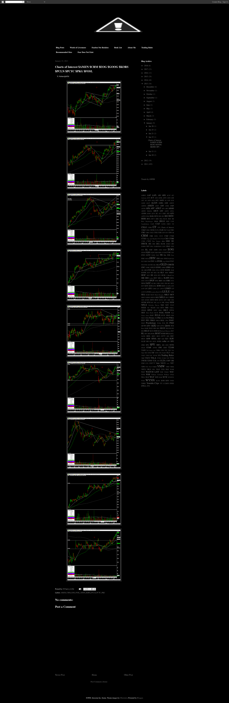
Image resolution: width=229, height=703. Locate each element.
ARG (166, 208)
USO (143, 363)
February (150, 119)
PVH (163, 323)
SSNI (167, 345)
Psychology (151, 322)
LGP (142, 288)
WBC (161, 372)
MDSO (148, 297)
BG (163, 216)
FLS (172, 259)
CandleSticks (145, 224)
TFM (149, 353)
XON (167, 380)
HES (155, 273)
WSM (160, 377)
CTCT (161, 236)
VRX (153, 369)
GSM (153, 270)
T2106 (171, 347)
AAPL (154, 195)
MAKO (148, 295)
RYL (172, 334)
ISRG (168, 280)
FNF (149, 261)
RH (159, 331)
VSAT (158, 369)
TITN (156, 353)
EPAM (143, 252)
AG (146, 200)
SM (147, 341)
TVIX (172, 358)
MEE (157, 297)
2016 (146, 73)
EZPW (148, 255)
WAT (143, 372)
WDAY (166, 372)
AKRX (161, 200)
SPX (147, 345)
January (149, 123)
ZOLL (143, 386)
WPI (156, 377)
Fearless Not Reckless (100, 47)
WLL (143, 377)
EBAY (168, 246)
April (148, 112)
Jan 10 (151, 155)
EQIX (148, 252)
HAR (172, 270)
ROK (149, 334)
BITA (148, 219)
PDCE (168, 315)
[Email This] (84, 589)
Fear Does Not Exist (85, 52)
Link (154, 288)
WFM (143, 374)
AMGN (171, 203)
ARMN (143, 211)
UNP (168, 360)
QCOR (143, 326)
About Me (132, 47)
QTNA (162, 326)
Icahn (151, 278)
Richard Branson (165, 331)
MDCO (143, 297)
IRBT (160, 281)
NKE (162, 305)
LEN (172, 286)
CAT (158, 223)
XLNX (158, 381)
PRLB (158, 320)
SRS (163, 345)
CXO (166, 238)
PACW (156, 313)
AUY (160, 213)
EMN (156, 250)
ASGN (167, 211)
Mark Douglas (159, 295)
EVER (164, 252)
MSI (172, 300)
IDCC (155, 278)
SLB (163, 339)
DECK (144, 243)
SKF (159, 339)
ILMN (166, 277)
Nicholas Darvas (153, 305)
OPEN (149, 310)
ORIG (160, 310)
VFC (172, 363)
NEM (172, 302)
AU (157, 213)
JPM (166, 283)
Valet (158, 363)
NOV (167, 305)
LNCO (162, 288)
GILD (158, 265)
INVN (147, 281)
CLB (161, 230)
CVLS (162, 239)
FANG (153, 255)
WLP (147, 377)
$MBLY (143, 195)
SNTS (154, 341)
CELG (144, 227)
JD (152, 283)
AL (166, 200)
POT (143, 320)
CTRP (166, 236)
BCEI (156, 216)
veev (168, 363)
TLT (168, 352)
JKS (154, 283)
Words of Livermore (78, 47)
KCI (169, 283)
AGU (157, 200)
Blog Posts (60, 47)
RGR (155, 331)
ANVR (143, 208)
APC (153, 208)
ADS (156, 198)
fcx (165, 255)
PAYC (152, 315)
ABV (159, 195)
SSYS (171, 345)
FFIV (152, 258)
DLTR (163, 244)
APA (148, 208)
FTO (142, 265)
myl (158, 302)
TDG (169, 350)
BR (173, 219)
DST (148, 246)
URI (172, 360)
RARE (147, 328)
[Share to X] (89, 589)
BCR (160, 216)
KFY (142, 286)
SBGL (148, 336)
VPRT (167, 367)
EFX (142, 250)
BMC (169, 219)
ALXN (154, 202)
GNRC (148, 267)
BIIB (143, 218)
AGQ (153, 200)
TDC (165, 350)
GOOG (83, 592)
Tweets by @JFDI (148, 179)
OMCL (172, 308)
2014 (146, 80)
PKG (103, 592)
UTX (146, 363)
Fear (172, 255)
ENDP (165, 250)
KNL (154, 286)
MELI (162, 297)
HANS (167, 270)
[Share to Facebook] (92, 589)
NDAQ (167, 302)
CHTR (152, 230)
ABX (164, 195)
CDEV (169, 224)
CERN (150, 227)
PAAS (151, 313)
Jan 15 (151, 137)
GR (142, 270)
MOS (156, 300)
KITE (146, 286)
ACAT (169, 195)
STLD (143, 348)
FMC (145, 261)
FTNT (172, 261)
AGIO (149, 200)
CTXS (143, 238)
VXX (163, 369)
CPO (170, 232)
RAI (172, 326)
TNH (147, 355)
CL (158, 230)
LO (173, 288)
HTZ (159, 275)
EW (172, 252)
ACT (152, 197)
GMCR (170, 264)
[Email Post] (80, 589)
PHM (147, 318)
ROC (146, 334)
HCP (148, 273)
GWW (162, 270)
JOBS (158, 283)
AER (172, 198)
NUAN (153, 308)
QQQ (153, 325)
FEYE (147, 259)
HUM (163, 275)
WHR (148, 374)
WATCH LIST (152, 371)
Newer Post (60, 674)
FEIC (143, 258)
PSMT (171, 320)
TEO (145, 353)
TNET (143, 355)
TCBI (162, 350)
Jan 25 (151, 129)
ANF (162, 205)
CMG (172, 230)
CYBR (171, 238)
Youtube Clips (153, 383)
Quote (167, 325)
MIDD (171, 297)
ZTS (148, 386)
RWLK (168, 333)
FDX (168, 255)
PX (167, 323)
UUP (151, 363)
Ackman (143, 198)
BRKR (156, 221)
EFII (172, 246)
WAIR (172, 369)
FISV (162, 259)
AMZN (63, 592)
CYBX (143, 241)
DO (172, 244)
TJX (160, 353)
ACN (148, 198)
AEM (168, 198)
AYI (168, 213)
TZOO (149, 360)
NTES (143, 307)
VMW (161, 366)
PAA (147, 313)
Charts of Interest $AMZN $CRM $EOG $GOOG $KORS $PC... (155, 143)
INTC (143, 281)
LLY (158, 288)
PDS (172, 315)
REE (158, 328)
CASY (152, 224)
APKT (158, 208)
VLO (150, 367)
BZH (167, 221)
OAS (158, 308)
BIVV (153, 219)
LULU (166, 291)
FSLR (167, 261)
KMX (151, 286)
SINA (153, 338)
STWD (155, 348)
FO (156, 261)
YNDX (172, 381)
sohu (164, 341)
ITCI (172, 281)
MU (152, 302)
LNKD (168, 288)
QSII (158, 326)
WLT (152, 376)
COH (159, 232)
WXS (143, 381)
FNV (152, 261)
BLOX (165, 219)
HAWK (143, 272)
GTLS (157, 270)
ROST (158, 333)
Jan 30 (151, 126)
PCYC (98, 592)
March (149, 116)
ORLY (165, 310)
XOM (163, 380)
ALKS (143, 203)
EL (146, 249)
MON (152, 300)
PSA (167, 320)
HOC (143, 274)
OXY (143, 312)
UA (154, 360)
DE (172, 241)
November (150, 90)
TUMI (164, 358)
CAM (172, 221)
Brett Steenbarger (147, 221)
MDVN (153, 297)
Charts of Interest (167, 227)
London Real (155, 292)
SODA (159, 341)
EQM (152, 252)
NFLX (144, 304)
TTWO (159, 358)
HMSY (171, 272)
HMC (166, 273)
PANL (161, 312)
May (148, 108)
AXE (164, 213)
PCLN (93, 592)
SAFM (143, 336)
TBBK (158, 350)
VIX (146, 367)
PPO (147, 320)
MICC (167, 297)
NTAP (172, 305)
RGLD (146, 330)
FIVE (166, 258)
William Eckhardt (157, 374)
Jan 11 (151, 151)
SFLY (143, 339)
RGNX (152, 331)
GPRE (163, 267)
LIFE (150, 288)
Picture (151, 318)
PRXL (162, 320)
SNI (150, 341)
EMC (151, 250)
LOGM (148, 292)
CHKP (143, 230)
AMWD (143, 206)
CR (173, 233)
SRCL (158, 345)
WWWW (171, 377)
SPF (168, 341)
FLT (142, 261)
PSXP (143, 323)
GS (149, 269)
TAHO (143, 350)
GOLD (152, 267)
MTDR (143, 302)
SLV (166, 338)
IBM (147, 278)
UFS (158, 361)
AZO (172, 213)
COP (163, 233)
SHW (148, 338)
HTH (155, 275)
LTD (160, 292)
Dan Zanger (156, 241)
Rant (142, 328)
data (163, 241)
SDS (168, 336)
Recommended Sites (64, 52)
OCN (162, 308)
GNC (143, 267)
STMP (148, 347)
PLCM (164, 318)
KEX (172, 283)
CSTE (156, 236)
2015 (146, 76)
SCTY (163, 336)
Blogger (140, 698)
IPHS (156, 281)
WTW (165, 377)
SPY (152, 344)
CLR (168, 230)
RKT (172, 331)
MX (155, 302)
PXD (171, 322)
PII (156, 318)
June (148, 105)
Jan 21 (151, 133)
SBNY (153, 336)
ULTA (163, 360)
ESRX (160, 252)
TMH (172, 353)
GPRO (168, 267)
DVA (151, 246)
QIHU (148, 326)
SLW (171, 338)
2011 (146, 164)
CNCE (151, 233)
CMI (143, 232)
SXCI (165, 347)
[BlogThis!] (87, 589)
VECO (163, 363)
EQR (156, 252)
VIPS (143, 367)
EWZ (143, 255)
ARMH (171, 208)
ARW (161, 211)
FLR (169, 259)
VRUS (149, 369)
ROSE (153, 334)
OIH (166, 307)
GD (149, 265)
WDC (172, 372)
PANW (167, 312)
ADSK (160, 198)
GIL (154, 265)
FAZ (157, 255)
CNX (155, 232)
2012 (146, 160)
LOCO (143, 292)
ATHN (149, 213)
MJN (142, 300)
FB (161, 254)
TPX (159, 355)
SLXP (143, 341)
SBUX (158, 336)
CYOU (149, 241)
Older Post (128, 674)
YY (161, 383)
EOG (73, 592)
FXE (145, 265)
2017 (146, 69)
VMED (154, 367)
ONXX (143, 310)
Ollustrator (123, 698)
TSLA (153, 357)
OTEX (171, 310)
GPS (172, 267)
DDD (168, 241)
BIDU (171, 215)
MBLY (166, 294)
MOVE (161, 300)
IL (162, 278)
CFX (159, 227)
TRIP (142, 358)
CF (154, 227)
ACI (172, 195)
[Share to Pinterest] (94, 589)
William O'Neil (169, 374)
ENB (160, 250)
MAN (152, 295)
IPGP (151, 280)
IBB (142, 278)
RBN (154, 328)
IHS (159, 278)
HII (158, 273)
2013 (146, 83)
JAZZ (148, 283)
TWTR (144, 360)
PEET (143, 318)
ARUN (155, 211)
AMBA (160, 203)
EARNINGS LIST (159, 246)
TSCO (147, 358)
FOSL (78, 592)
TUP (167, 358)
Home (94, 674)
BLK (161, 219)
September (150, 97)
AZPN (143, 216)
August (149, 101)
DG (150, 243)
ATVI (153, 213)
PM (167, 318)
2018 (146, 65)
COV (166, 233)
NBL (163, 302)
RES (142, 331)
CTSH (172, 236)
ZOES (172, 383)
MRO (169, 300)
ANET (157, 206)
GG (151, 265)
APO (163, 208)
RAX (151, 328)
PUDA (159, 323)
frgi (164, 261)
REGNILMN (170, 328)
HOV (148, 275)
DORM (143, 246)
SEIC (172, 336)
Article (149, 211)
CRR (151, 236)
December (150, 86)
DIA (158, 243)
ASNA (172, 211)
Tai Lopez (149, 350)
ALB (168, 200)
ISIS (164, 281)
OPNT (155, 310)
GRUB (146, 270)
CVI (158, 239)
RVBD (163, 333)
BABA (152, 216)
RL (142, 333)
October (149, 94)
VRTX (143, 369)
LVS (172, 292)
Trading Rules (147, 47)
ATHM (143, 213)
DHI (153, 244)
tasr (154, 350)
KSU (163, 286)
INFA (172, 278)
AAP (149, 195)
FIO (158, 258)
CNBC (147, 233)
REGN (162, 328)
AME (166, 203)
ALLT (148, 203)
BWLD (162, 221)
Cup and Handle (152, 239)
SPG (172, 341)
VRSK (172, 367)
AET (142, 200)
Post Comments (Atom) (99, 681)
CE (173, 224)
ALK (172, 200)
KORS (88, 592)
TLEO (164, 353)
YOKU (143, 383)
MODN (147, 300)
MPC (165, 300)
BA (148, 216)
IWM (143, 283)
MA (143, 294)
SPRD (143, 345)
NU (148, 308)
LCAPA (168, 286)
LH (146, 288)
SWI (160, 347)
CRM (69, 592)
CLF (164, 230)
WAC (167, 369)
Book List (118, 47)
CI (155, 230)
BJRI (157, 219)
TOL (150, 355)
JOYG (162, 283)
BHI (166, 216)
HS (152, 275)
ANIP (172, 206)
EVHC (168, 252)
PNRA (171, 318)
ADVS (164, 198)
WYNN (150, 380)
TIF (152, 352)
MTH (148, 302)
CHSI (147, 230)
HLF (162, 272)
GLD (163, 264)
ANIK (167, 206)
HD (152, 273)
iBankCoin (170, 275)
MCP (172, 294)
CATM (163, 224)
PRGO (152, 320)
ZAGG (166, 383)
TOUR (155, 355)
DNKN (168, 244)
